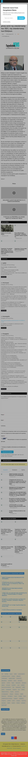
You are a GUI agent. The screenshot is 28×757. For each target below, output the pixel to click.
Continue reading (6, 21)
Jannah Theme (4, 752)
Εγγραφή (21, 18)
